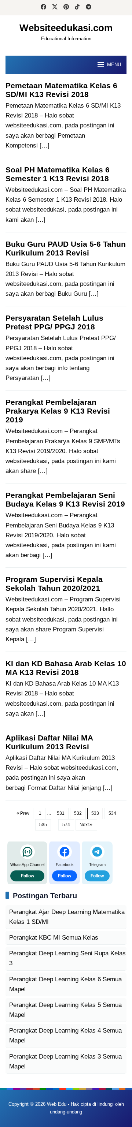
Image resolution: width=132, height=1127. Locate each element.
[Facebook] (43, 7)
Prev (24, 813)
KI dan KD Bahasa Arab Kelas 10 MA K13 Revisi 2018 (66, 667)
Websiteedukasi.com (66, 27)
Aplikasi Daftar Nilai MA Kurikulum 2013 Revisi (49, 742)
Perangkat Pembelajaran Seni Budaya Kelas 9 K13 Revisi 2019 (65, 499)
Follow (27, 875)
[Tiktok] (77, 7)
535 (43, 824)
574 (66, 824)
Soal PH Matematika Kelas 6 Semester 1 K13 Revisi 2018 (58, 174)
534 (112, 813)
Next (84, 824)
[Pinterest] (66, 7)
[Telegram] (88, 7)
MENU (114, 64)
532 (78, 813)
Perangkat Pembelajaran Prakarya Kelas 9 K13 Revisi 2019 (58, 411)
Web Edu (56, 1104)
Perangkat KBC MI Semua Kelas (53, 937)
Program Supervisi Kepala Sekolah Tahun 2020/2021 (54, 583)
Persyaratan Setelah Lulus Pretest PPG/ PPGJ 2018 (54, 322)
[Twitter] (54, 7)
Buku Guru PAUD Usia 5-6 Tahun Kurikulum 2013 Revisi (66, 248)
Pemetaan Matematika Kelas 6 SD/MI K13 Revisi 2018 (61, 89)
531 (61, 813)
